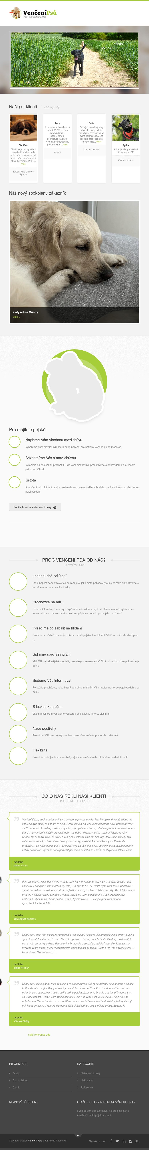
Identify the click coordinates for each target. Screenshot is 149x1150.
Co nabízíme (20, 1080)
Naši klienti (87, 1080)
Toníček (23, 145)
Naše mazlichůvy (90, 1073)
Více (23, 163)
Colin (91, 123)
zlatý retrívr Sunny (25, 312)
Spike (125, 145)
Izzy (57, 123)
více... (16, 316)
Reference (87, 1087)
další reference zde (39, 1034)
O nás (16, 1073)
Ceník (16, 1087)
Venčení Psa (35, 1140)
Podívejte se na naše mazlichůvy (33, 507)
